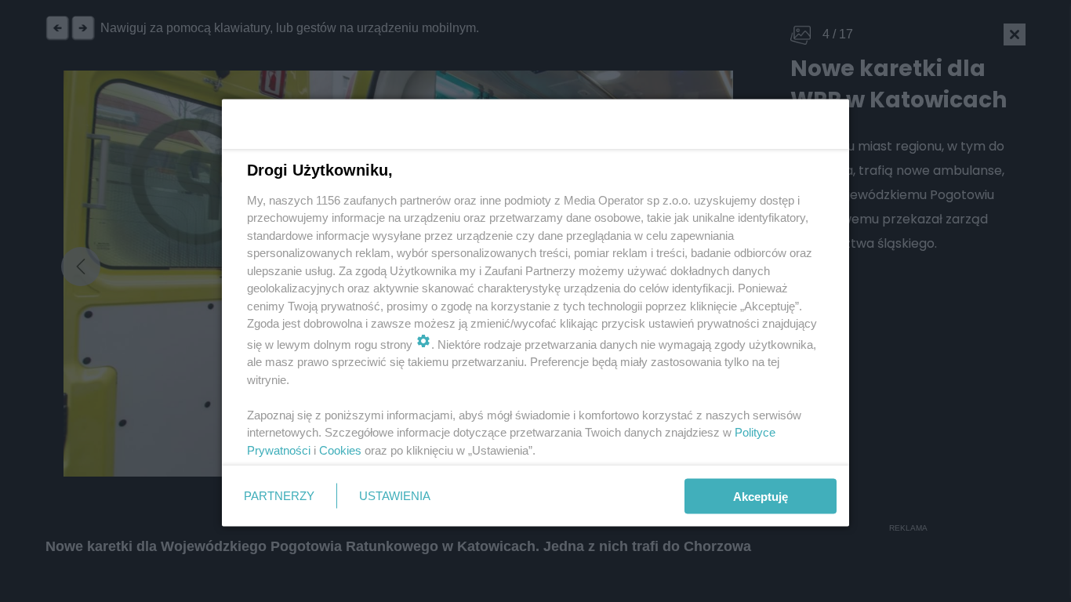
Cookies (340, 449)
